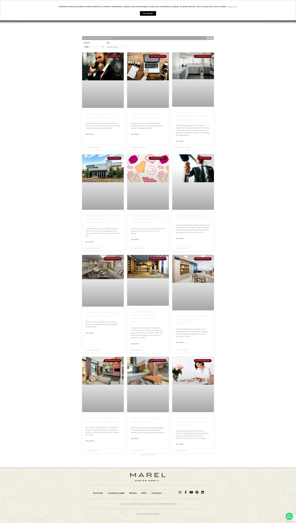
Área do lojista (156, 493)
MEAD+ (144, 493)
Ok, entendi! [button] (148, 13)
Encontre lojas (98, 493)
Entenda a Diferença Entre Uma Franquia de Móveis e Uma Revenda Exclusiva (103, 219)
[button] (289, 516)
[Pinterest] (197, 492)
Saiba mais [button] (232, 7)
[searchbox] (117, 46)
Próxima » (153, 455)
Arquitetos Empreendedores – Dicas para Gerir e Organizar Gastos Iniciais (192, 421)
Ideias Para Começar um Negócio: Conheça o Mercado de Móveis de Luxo (192, 116)
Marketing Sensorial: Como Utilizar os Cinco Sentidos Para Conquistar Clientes (147, 219)
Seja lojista (133, 493)
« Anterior (143, 455)
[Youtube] (191, 492)
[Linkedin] (202, 492)
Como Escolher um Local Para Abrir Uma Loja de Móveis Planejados (192, 320)
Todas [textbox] (86, 47)
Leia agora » (90, 134)
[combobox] (93, 47)
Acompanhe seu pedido (116, 493)
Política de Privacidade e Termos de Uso (148, 514)
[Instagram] (180, 492)
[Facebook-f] (185, 492)
